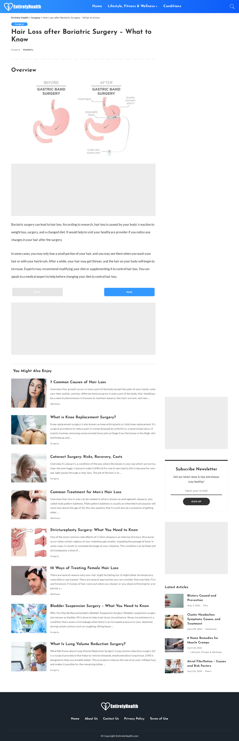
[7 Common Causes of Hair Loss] (26, 393)
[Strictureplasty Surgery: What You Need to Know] (26, 542)
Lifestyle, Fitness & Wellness (206, 652)
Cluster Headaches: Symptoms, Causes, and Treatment (203, 619)
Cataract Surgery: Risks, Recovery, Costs (86, 457)
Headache (211, 629)
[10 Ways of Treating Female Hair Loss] (26, 580)
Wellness (55, 404)
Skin (205, 606)
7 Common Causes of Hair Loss (78, 382)
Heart (208, 671)
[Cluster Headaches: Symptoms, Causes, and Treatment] (174, 622)
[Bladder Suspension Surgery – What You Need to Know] (26, 618)
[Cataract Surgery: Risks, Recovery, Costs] (26, 467)
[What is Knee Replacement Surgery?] (26, 429)
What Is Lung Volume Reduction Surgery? (87, 644)
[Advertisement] (83, 190)
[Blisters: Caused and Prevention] (174, 601)
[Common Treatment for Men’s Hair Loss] (26, 504)
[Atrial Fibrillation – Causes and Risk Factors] (174, 666)
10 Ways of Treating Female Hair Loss (84, 568)
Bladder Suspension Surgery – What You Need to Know (99, 606)
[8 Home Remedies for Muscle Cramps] (174, 645)
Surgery (19, 24)
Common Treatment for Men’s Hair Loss (85, 492)
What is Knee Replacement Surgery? (83, 417)
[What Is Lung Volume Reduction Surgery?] (26, 656)
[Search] (232, 6)
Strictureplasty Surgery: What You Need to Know (94, 530)
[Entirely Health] (22, 6)
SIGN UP (196, 501)
